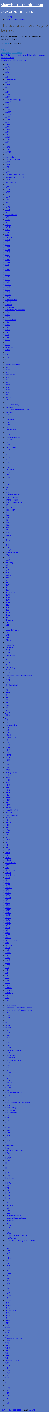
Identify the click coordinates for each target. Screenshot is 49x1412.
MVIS (7, 850)
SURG (7, 1185)
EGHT (7, 427)
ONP (7, 942)
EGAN (7, 425)
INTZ (7, 670)
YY (6, 1385)
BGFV (7, 194)
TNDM (8, 1258)
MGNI (7, 790)
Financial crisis (11, 497)
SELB (7, 1095)
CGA (7, 254)
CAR (7, 234)
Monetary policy (12, 815)
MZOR (8, 860)
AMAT (8, 102)
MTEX (7, 840)
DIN (7, 377)
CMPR (8, 282)
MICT (7, 792)
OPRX (7, 947)
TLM (7, 1248)
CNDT (8, 284)
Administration (11, 79)
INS (7, 660)
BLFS (7, 207)
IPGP (7, 690)
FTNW (8, 550)
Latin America (11, 737)
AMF (7, 107)
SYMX (7, 1193)
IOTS (7, 687)
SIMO (7, 1118)
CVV (7, 357)
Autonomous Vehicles (14, 159)
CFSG (7, 252)
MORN (8, 817)
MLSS (7, 805)
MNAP (8, 807)
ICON (7, 627)
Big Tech (9, 197)
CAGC (7, 229)
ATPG (7, 154)
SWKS (7, 1190)
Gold (7, 572)
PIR (6, 975)
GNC (7, 570)
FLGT (7, 517)
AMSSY (8, 112)
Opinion (8, 945)
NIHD (7, 882)
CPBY (7, 314)
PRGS (7, 995)
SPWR (7, 1155)
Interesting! (10, 667)
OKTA (7, 932)
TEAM (8, 1210)
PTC (7, 1002)
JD (6, 717)
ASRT (7, 139)
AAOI (7, 64)
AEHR (7, 82)
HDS (7, 587)
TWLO (8, 1295)
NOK (7, 890)
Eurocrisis (9, 470)
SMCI (7, 1128)
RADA (7, 1032)
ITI (6, 707)
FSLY (7, 542)
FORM (8, 530)
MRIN (7, 825)
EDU (7, 417)
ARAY (7, 132)
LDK (7, 742)
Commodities (11, 299)
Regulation (10, 1055)
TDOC (8, 1208)
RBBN (8, 1037)
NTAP (7, 905)
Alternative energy (13, 99)
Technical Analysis (13, 1215)
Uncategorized (11, 1310)
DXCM (8, 397)
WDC (7, 1348)
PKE (7, 977)
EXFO (7, 477)
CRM (7, 322)
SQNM (8, 1158)
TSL (7, 1278)
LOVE (7, 757)
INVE (7, 672)
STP (7, 1180)
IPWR (7, 692)
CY (6, 359)
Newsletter (10, 875)
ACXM (7, 74)
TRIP (7, 1270)
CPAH (7, 312)
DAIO (7, 367)
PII (6, 970)
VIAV (7, 1333)
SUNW (8, 1183)
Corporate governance (15, 309)
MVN (7, 852)
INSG (7, 662)
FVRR (7, 557)
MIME (7, 795)
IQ (6, 695)
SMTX (7, 1138)
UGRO (8, 1305)
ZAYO (7, 1388)
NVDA (8, 917)
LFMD (7, 745)
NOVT (8, 892)
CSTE (7, 339)
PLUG (7, 982)
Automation (10, 157)
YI (6, 1383)
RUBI (7, 1080)
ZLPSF (8, 1395)
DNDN (8, 384)
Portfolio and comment (15, 19)
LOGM (8, 755)
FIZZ (7, 515)
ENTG (7, 445)
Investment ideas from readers (18, 675)
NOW (7, 895)
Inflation (9, 647)
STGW (8, 1175)
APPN (7, 127)
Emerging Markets (13, 437)
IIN (6, 632)
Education (9, 420)
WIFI (7, 1355)
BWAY (8, 224)
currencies (9, 347)
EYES (7, 482)
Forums (8, 17)
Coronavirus (10, 307)
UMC (7, 1308)
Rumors (8, 1083)
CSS (7, 337)
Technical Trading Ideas (15, 1218)
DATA (7, 369)
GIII (6, 565)
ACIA (7, 72)
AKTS (7, 97)
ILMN (7, 635)
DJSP (7, 379)
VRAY (7, 1340)
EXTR (7, 480)
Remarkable (10, 1057)
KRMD (8, 735)
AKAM (8, 94)
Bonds (8, 212)
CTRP (7, 344)
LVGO (7, 770)
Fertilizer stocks (12, 495)
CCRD (7, 247)
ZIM (7, 1393)
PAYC (7, 957)
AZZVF (8, 169)
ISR (6, 702)
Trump (8, 1273)
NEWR (8, 872)
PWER (7, 1015)
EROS (7, 452)
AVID (7, 164)
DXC (7, 394)
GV (6, 580)
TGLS (7, 1230)
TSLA (7, 1280)
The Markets (11, 1238)
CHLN (7, 267)
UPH (7, 1318)
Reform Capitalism (13, 1050)
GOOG (8, 575)
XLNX (7, 1365)
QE (6, 1022)
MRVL (7, 827)
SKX (7, 1123)
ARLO (7, 134)
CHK (7, 264)
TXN (7, 1298)
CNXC (7, 287)
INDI (7, 642)
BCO (7, 184)
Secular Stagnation (13, 1093)
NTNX (8, 912)
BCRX (7, 189)
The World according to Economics (20, 1240)
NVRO (8, 920)
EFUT (7, 422)
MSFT (7, 832)
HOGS (7, 600)
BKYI (7, 202)
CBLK (7, 242)
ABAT (7, 69)
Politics (4, 50)
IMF (7, 637)
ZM (6, 1398)
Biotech (8, 199)
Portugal (9, 992)
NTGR (8, 907)
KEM (7, 722)
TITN (7, 1243)
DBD (7, 372)
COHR (7, 292)
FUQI (7, 555)
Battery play (10, 182)
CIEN (7, 269)
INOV (7, 657)
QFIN (7, 1025)
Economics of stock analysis (17, 409)
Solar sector (10, 1145)
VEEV (7, 1328)
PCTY (7, 962)
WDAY (8, 1345)
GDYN (8, 560)
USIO (7, 1320)
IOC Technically (11, 685)
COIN (7, 297)
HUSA (7, 610)
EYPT (7, 485)
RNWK (8, 1073)
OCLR (7, 925)
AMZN (8, 114)
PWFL (7, 1017)
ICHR (7, 622)
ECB (7, 402)
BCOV (7, 187)
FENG (7, 492)
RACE (7, 1030)
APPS (7, 129)
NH (6, 880)
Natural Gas (10, 862)
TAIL (7, 1203)
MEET (7, 787)
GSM (7, 577)
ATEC (7, 149)
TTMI (7, 1290)
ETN (7, 465)
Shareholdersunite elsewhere (18, 1103)
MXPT (8, 857)
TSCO (7, 1275)
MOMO (8, 812)
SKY (7, 1125)
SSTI (7, 1165)
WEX (7, 1350)
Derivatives (10, 374)
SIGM (7, 1115)
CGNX (7, 257)
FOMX (7, 527)
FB (6, 487)
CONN (8, 302)
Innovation (10, 655)
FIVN (7, 512)
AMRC (8, 109)
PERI (7, 967)
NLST (7, 885)
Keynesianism (11, 725)
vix (6, 1335)
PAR (7, 950)
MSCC (7, 830)
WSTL (7, 1363)
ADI (7, 77)
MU (7, 845)
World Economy (12, 1360)
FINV (7, 505)
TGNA (8, 1233)
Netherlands (10, 870)
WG (6, 1353)
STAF (7, 1173)
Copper (8, 304)
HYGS (7, 615)
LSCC (7, 762)
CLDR (7, 274)
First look (9, 507)
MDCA (8, 785)
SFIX (7, 1100)
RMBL (8, 1065)
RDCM (8, 1047)
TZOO (8, 1300)
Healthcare (10, 592)
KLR (7, 730)
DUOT (8, 392)
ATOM (8, 152)
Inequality (9, 645)
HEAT (7, 595)
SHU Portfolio (11, 1113)
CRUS (7, 329)
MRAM (8, 822)
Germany (9, 562)
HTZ (7, 605)
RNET (7, 1068)
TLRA (7, 1253)
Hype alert (9, 620)
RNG (7, 1070)
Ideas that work (12, 630)
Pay (7, 955)
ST (6, 1170)
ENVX (7, 450)
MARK (8, 775)
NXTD (8, 922)
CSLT (7, 332)
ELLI (7, 432)
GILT (7, 567)
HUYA (7, 612)
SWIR (7, 1188)
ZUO (7, 1403)
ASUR (7, 144)
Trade (8, 1268)
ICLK (7, 625)
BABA (7, 172)
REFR (7, 1052)
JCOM (7, 715)
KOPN (8, 732)
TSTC (7, 1283)
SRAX (7, 1160)
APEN (7, 124)
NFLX (7, 877)
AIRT (7, 92)
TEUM (8, 1225)
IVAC (7, 710)
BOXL (7, 219)
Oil (6, 930)
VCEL (7, 1325)
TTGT (7, 1288)
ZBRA (7, 1390)
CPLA (7, 317)
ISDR (7, 700)
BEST (7, 192)
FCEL (7, 490)
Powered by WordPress (11, 1410)
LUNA (7, 767)
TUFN (7, 1293)
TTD (7, 1285)
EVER (7, 472)
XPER (7, 1370)
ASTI (7, 142)
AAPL (7, 67)
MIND (8, 797)
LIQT (7, 750)
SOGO (7, 1143)
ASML (7, 137)
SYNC (7, 1198)
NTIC (7, 910)
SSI (6, 1163)
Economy (9, 412)
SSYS (7, 1168)
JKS (6, 720)
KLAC (7, 727)
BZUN (8, 227)
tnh (6, 1260)
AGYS (7, 84)
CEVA (7, 249)
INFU (7, 650)
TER (7, 1223)
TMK (7, 1255)
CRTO (7, 327)
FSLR (7, 540)
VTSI (7, 1343)
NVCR (7, 915)
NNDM (8, 887)
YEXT (7, 1380)
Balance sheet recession (15, 174)
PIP (6, 972)
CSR (7, 334)
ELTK (7, 435)
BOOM (8, 217)
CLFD (7, 279)
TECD (7, 1213)
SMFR (7, 1130)
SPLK (7, 1153)
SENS (7, 1098)
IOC (7, 682)
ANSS (7, 119)
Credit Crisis (10, 319)
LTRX (7, 765)
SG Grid (32, 1410)
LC (6, 740)
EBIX (7, 399)
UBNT (8, 1303)
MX (6, 855)
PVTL (7, 1012)
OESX (7, 927)
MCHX (8, 782)
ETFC (7, 462)
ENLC (7, 442)
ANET (7, 117)
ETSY (7, 467)
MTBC (8, 837)
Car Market (10, 237)
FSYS (7, 545)
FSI (6, 537)
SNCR (7, 1140)
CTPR (7, 342)
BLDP (7, 204)
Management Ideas (13, 772)
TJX (6, 1245)
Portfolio (9, 990)
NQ (6, 900)
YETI (7, 1378)
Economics (9, 407)
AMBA (8, 104)
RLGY (7, 1063)
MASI (7, 777)
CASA (7, 239)
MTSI (7, 842)
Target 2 (9, 1205)
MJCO (7, 802)
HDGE (7, 585)
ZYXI (7, 1405)
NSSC (7, 902)
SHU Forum (10, 1110)
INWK (7, 680)
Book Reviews (11, 214)
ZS (6, 1400)
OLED (7, 935)
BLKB (7, 209)
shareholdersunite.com (22, 4)
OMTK (8, 937)
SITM (7, 1120)
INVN (7, 677)
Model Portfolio (12, 810)
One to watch (11, 940)
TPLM (8, 1265)
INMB (7, 652)
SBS (7, 1090)
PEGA (7, 965)
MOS (7, 820)
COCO (7, 289)
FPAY (7, 532)
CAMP (8, 232)
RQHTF (8, 1078)
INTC (7, 665)
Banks (8, 179)
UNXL (7, 1315)
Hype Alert (9, 617)
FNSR (7, 525)
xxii (6, 1375)
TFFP (7, 1228)
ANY (7, 122)
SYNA (7, 1195)
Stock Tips (9, 1178)
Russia (8, 1085)
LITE (7, 752)
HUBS (7, 607)
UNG (7, 1313)
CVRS (7, 354)
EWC (7, 475)
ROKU (7, 1075)
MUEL (8, 847)
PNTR (7, 985)
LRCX (7, 760)
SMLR (7, 1133)
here (7, 43)
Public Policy (10, 1005)
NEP (7, 867)
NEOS (7, 865)
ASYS (7, 147)
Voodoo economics (13, 1338)
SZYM (7, 1200)
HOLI (7, 602)
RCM (7, 1045)
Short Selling (10, 1108)
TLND (8, 1250)
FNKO (7, 522)
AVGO (7, 162)
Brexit (8, 222)
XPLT (7, 1373)
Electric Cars (10, 430)
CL (6, 272)
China (7, 259)
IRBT (7, 697)
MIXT (7, 800)
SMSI (7, 1135)
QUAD (8, 1027)
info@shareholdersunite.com (13, 60)
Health (8, 590)
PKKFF (8, 980)
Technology (10, 1220)
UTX (7, 1323)
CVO (7, 352)
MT (6, 835)
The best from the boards (16, 1235)
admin (19, 52)
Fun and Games (12, 552)
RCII (7, 1042)
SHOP (7, 1105)
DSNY (7, 389)
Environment (11, 447)
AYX (7, 167)
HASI (7, 582)
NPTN (8, 897)
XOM (7, 1368)
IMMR (8, 640)
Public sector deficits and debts (18, 1007)
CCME (7, 244)
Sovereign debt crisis (14, 1150)
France (8, 535)
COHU (8, 294)
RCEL (7, 1040)
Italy (7, 705)
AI (6, 87)
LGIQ (7, 747)
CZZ (7, 362)
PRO (7, 997)
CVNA (7, 349)
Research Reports (13, 1060)
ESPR (7, 457)
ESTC (7, 460)
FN (6, 520)
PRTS (7, 1000)
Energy (8, 440)
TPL (7, 1263)
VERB (7, 1330)
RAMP (8, 1035)
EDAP (7, 415)
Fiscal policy (10, 510)
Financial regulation (13, 502)
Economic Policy (12, 404)
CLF (7, 277)
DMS (7, 382)
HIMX (7, 597)
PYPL (7, 1020)
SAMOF (8, 1088)
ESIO (7, 455)
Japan (7, 712)
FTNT (7, 547)
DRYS (7, 387)
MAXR (7, 780)
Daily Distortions (12, 364)
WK (6, 1358)
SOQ (7, 1148)
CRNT (7, 324)
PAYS (7, 960)
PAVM (8, 952)
